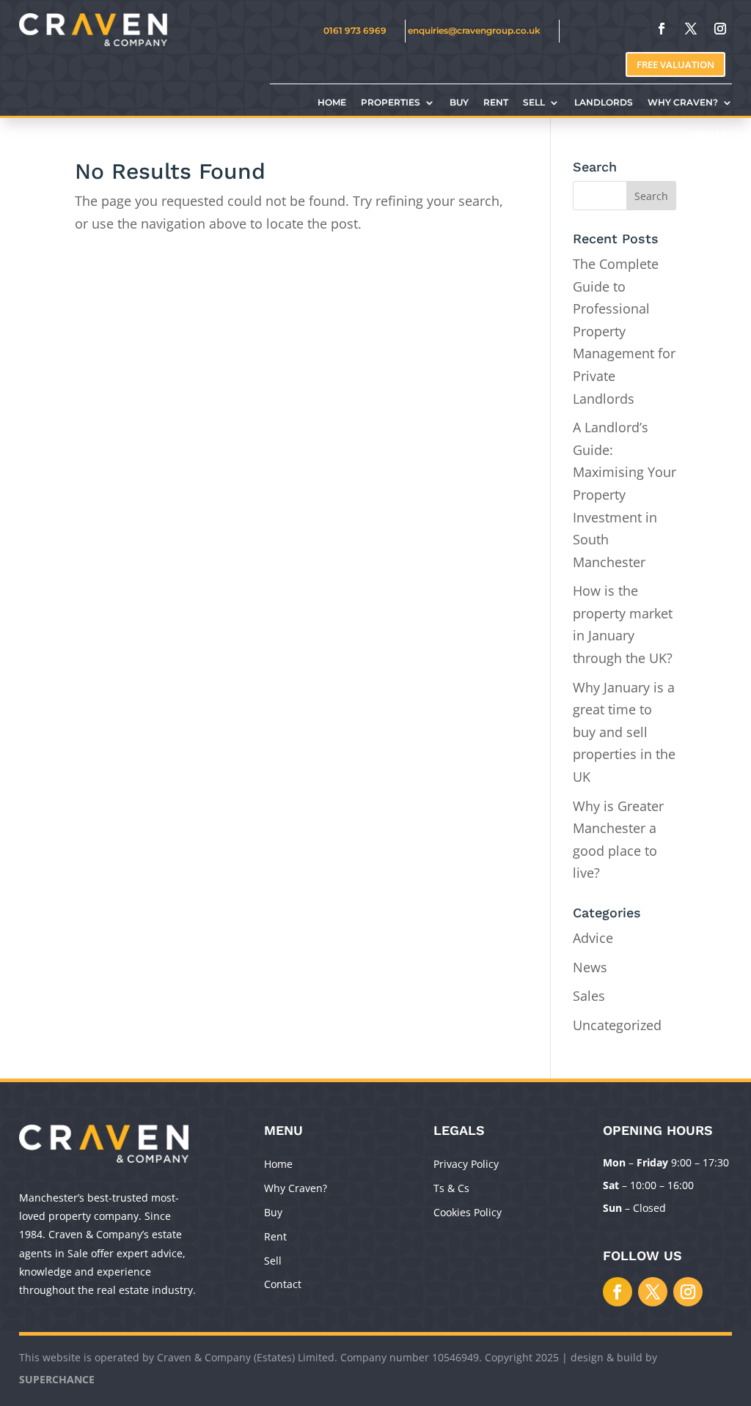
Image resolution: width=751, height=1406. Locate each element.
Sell (273, 1261)
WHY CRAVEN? (683, 102)
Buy (273, 1212)
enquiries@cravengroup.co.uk (474, 30)
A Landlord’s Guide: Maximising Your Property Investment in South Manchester (624, 494)
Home (278, 1164)
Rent (275, 1236)
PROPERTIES (390, 102)
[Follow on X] (691, 28)
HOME (332, 102)
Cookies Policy (467, 1212)
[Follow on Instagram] (720, 28)
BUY (459, 102)
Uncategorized (617, 1025)
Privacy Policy (466, 1164)
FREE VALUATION (675, 64)
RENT (495, 102)
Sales (589, 995)
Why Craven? (295, 1188)
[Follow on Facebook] (661, 28)
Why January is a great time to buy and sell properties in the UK (624, 731)
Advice (593, 938)
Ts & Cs (451, 1188)
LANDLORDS (603, 102)
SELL (534, 102)
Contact (282, 1284)
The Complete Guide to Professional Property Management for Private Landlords (624, 331)
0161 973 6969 (355, 30)
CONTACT (710, 135)
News (590, 967)
